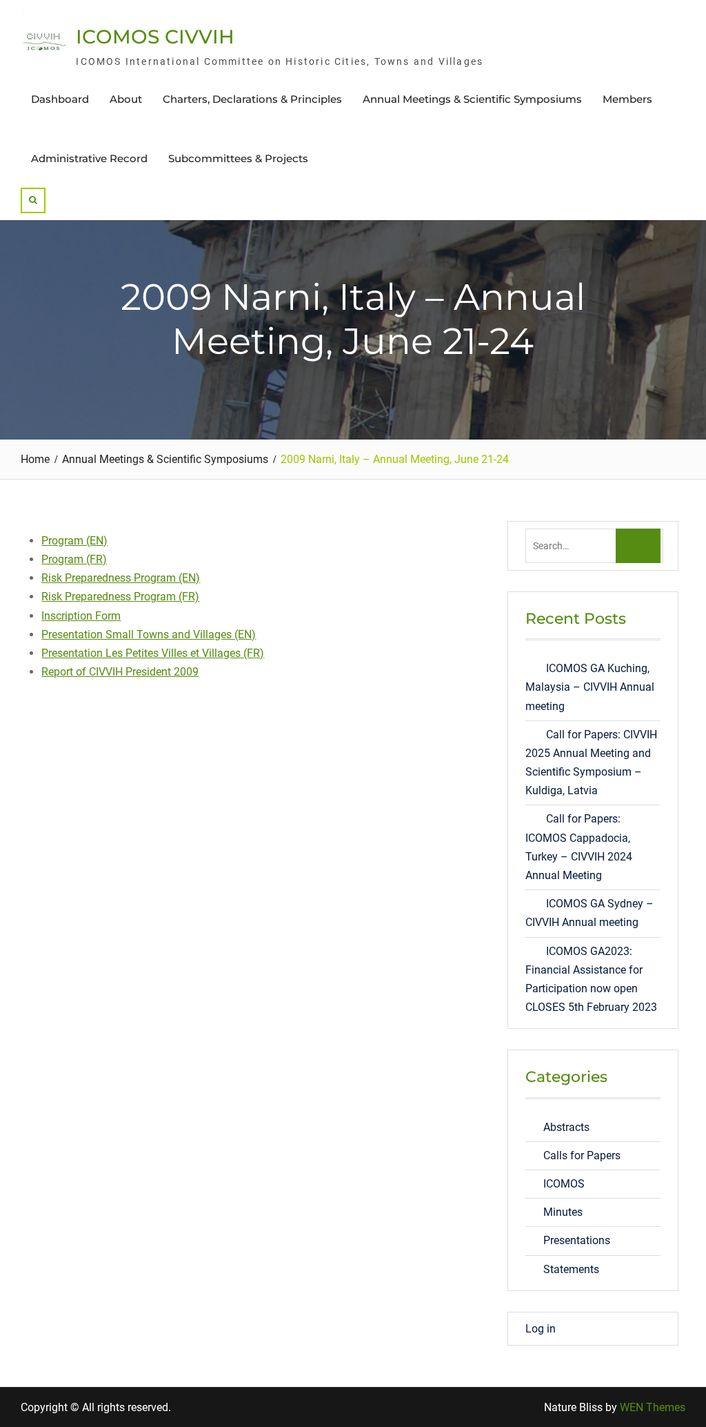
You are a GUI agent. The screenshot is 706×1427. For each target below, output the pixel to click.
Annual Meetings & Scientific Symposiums (472, 99)
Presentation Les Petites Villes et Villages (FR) (152, 653)
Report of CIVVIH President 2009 (120, 671)
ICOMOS (564, 1183)
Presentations (576, 1240)
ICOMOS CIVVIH (155, 36)
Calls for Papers (582, 1155)
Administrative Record (89, 158)
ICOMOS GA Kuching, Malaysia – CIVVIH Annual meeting (589, 687)
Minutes (563, 1212)
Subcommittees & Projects (238, 158)
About (126, 99)
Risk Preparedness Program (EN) (120, 577)
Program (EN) (74, 540)
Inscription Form (81, 615)
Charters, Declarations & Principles (252, 99)
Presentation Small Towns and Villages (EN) (148, 634)
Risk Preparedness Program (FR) (120, 596)
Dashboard (60, 99)
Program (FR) (74, 559)
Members (627, 99)
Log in (540, 1328)
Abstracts (566, 1127)
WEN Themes (652, 1407)
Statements (571, 1269)
